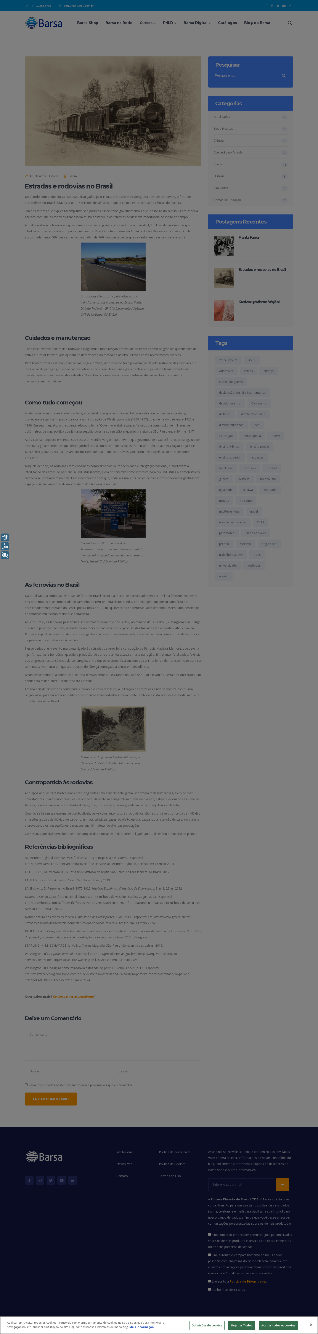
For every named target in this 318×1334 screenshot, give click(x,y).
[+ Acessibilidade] (5, 555)
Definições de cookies (207, 1325)
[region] (159, 1325)
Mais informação (141, 1327)
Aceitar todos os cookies (278, 1325)
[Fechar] (311, 1324)
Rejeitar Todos (241, 1325)
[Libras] (5, 537)
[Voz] (5, 546)
